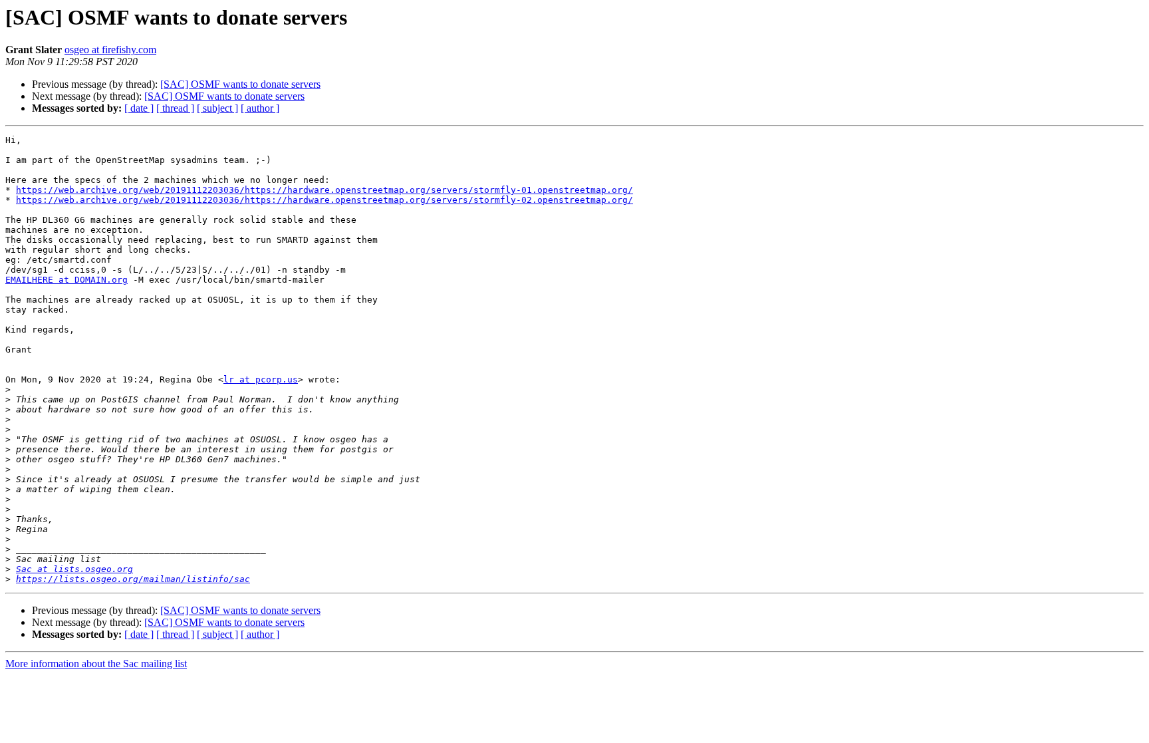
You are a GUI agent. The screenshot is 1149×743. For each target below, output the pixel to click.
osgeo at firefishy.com (110, 49)
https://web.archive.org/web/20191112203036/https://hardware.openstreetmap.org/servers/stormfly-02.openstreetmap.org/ (324, 200)
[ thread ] (175, 108)
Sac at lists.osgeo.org (74, 569)
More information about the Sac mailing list (96, 663)
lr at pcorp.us (260, 379)
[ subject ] (217, 108)
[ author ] (260, 108)
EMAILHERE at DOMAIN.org (66, 280)
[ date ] (139, 108)
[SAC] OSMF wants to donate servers (240, 84)
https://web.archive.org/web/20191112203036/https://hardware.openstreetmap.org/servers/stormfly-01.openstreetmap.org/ (324, 190)
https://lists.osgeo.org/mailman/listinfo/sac (133, 579)
